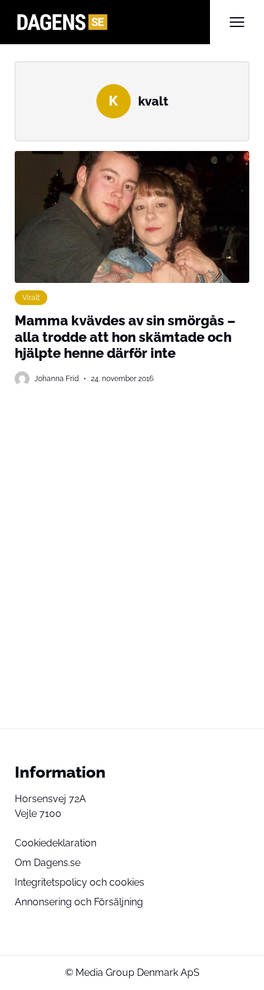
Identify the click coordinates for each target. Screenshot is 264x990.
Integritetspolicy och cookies (79, 882)
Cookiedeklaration (55, 843)
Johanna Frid (56, 378)
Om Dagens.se (47, 862)
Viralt (31, 297)
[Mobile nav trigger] (237, 22)
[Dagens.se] (112, 22)
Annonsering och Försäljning (79, 902)
